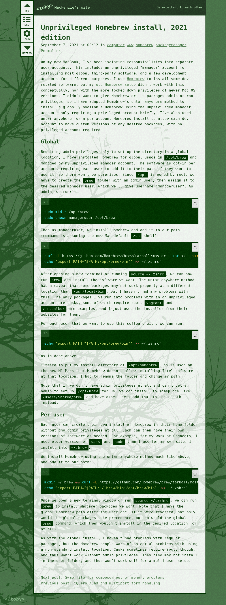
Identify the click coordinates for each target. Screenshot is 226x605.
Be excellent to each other (180, 7)
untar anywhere (146, 101)
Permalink (51, 51)
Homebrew (136, 79)
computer (116, 45)
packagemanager (171, 45)
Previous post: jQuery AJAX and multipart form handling (100, 583)
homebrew (144, 45)
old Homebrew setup (116, 84)
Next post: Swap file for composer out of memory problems (102, 577)
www (130, 45)
